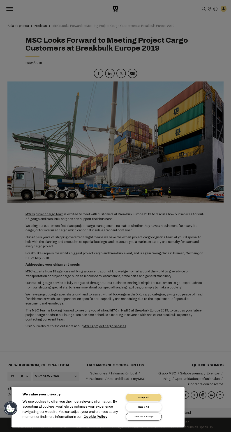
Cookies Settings (144, 417)
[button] (10, 408)
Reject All (143, 407)
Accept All (143, 397)
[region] (98, 407)
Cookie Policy (95, 417)
